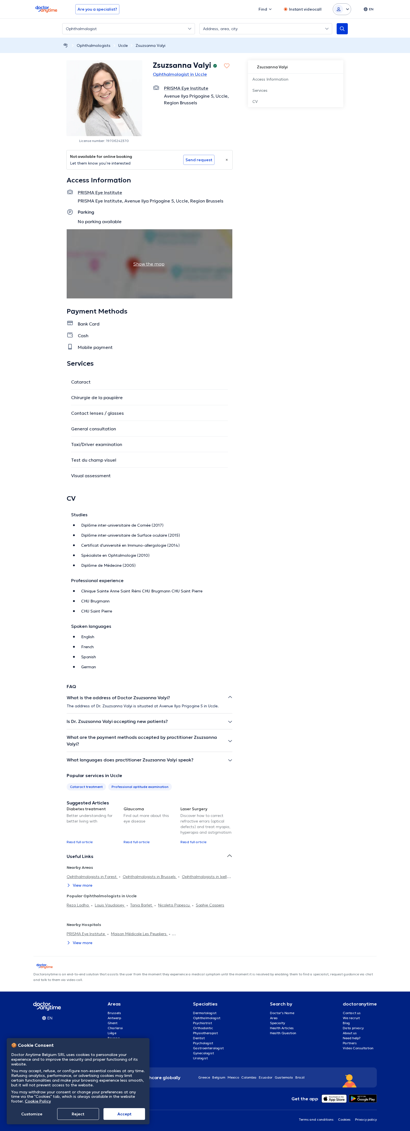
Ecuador (265, 1077)
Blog (346, 1023)
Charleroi (115, 1028)
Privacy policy (366, 1119)
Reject (78, 1113)
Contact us (352, 1013)
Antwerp (114, 1018)
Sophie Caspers (210, 905)
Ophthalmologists (93, 45)
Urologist (200, 1058)
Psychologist (203, 1043)
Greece (204, 1077)
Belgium (218, 1077)
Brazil (300, 1077)
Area (274, 1018)
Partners (350, 1043)
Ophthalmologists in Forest (92, 876)
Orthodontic (203, 1028)
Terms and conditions (316, 1119)
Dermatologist (204, 1013)
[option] (92, 825)
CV (255, 101)
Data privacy (353, 1028)
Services (259, 90)
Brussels (114, 1013)
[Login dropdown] (342, 9)
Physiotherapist (205, 1033)
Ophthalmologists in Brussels (150, 876)
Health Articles (282, 1028)
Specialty (277, 1023)
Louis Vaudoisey (110, 905)
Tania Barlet (141, 905)
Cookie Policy (38, 1101)
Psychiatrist (202, 1023)
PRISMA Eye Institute (86, 933)
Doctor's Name (282, 1013)
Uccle (123, 45)
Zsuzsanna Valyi (150, 45)
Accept (124, 1113)
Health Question (283, 1033)
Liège (112, 1033)
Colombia (249, 1077)
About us (350, 1033)
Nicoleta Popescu (174, 905)
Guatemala (284, 1077)
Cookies (344, 1119)
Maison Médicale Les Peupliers (139, 933)
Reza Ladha (78, 905)
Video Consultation (358, 1048)
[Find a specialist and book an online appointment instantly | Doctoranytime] (65, 45)
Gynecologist (203, 1053)
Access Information (270, 79)
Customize (31, 1113)
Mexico (233, 1077)
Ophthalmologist (206, 1018)
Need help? (352, 1038)
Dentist (199, 1038)
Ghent (112, 1023)
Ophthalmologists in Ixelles (206, 876)
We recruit (351, 1018)
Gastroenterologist (208, 1048)
